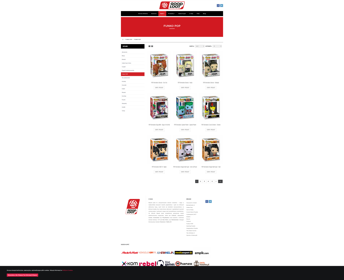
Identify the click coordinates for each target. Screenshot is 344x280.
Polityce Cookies (67, 270)
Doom (188, 219)
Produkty (171, 13)
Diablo (188, 216)
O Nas (191, 13)
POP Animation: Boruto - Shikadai (211, 83)
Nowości (154, 13)
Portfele (124, 96)
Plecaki (124, 92)
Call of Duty (190, 209)
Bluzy (123, 55)
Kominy (124, 81)
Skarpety (124, 103)
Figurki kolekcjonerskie (128, 70)
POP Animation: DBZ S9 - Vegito (159, 167)
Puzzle (123, 99)
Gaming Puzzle (190, 226)
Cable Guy (189, 207)
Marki (162, 13)
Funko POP (128, 39)
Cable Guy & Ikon (126, 63)
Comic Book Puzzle (192, 212)
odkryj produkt (159, 87)
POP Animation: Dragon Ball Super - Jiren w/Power (185, 167)
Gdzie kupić (182, 13)
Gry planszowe (126, 77)
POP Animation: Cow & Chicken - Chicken (210, 125)
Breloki (124, 59)
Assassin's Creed (191, 202)
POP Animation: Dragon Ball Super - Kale (211, 167)
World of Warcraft (191, 235)
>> (220, 181)
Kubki (123, 88)
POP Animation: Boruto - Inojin (185, 83)
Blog (204, 13)
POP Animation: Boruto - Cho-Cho (159, 83)
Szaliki (123, 107)
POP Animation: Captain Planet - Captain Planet (185, 125)
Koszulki (124, 85)
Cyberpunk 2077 (191, 214)
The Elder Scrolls (191, 230)
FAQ (198, 13)
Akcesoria (124, 52)
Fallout (188, 221)
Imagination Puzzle (192, 228)
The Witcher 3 (190, 233)
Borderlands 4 (190, 205)
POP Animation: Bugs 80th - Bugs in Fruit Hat (159, 125)
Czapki (124, 66)
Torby (123, 110)
